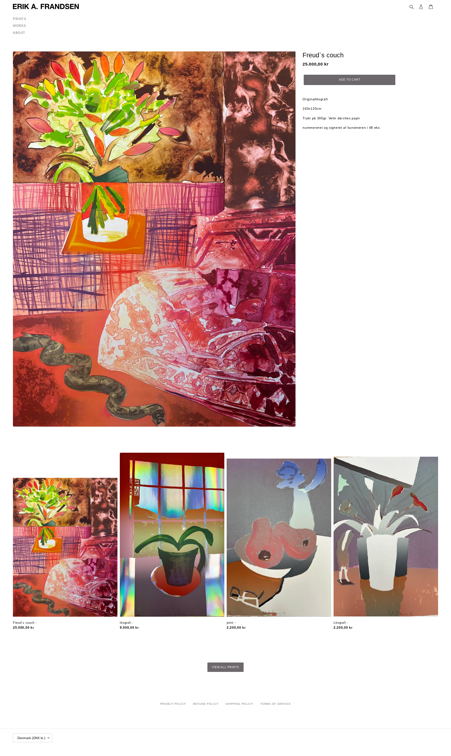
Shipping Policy (239, 703)
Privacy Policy (173, 703)
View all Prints (225, 667)
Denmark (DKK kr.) (31, 738)
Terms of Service (275, 703)
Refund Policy (206, 703)
